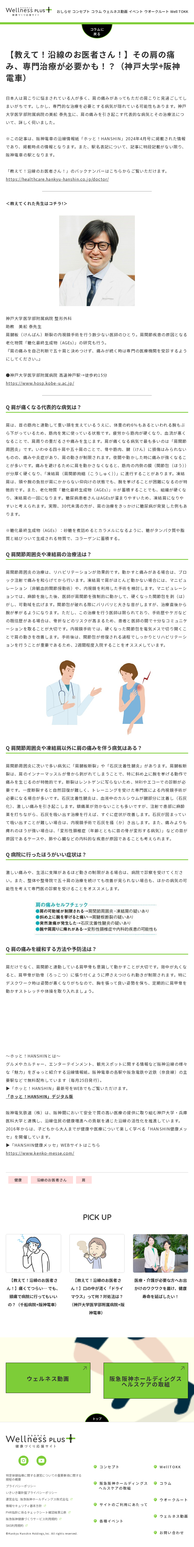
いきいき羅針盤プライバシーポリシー (31, 1492)
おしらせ (64, 11)
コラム (96, 11)
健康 (18, 1179)
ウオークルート (156, 11)
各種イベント (112, 1520)
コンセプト (81, 11)
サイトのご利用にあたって (124, 1504)
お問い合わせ (172, 1532)
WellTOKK (170, 1466)
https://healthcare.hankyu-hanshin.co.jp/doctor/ (57, 179)
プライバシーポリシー (21, 1486)
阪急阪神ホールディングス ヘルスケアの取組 (120, 1486)
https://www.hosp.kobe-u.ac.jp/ (40, 383)
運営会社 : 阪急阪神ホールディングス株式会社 (37, 1499)
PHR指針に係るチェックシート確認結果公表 (36, 1512)
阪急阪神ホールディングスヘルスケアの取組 (145, 1381)
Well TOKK (179, 11)
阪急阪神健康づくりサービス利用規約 (31, 1519)
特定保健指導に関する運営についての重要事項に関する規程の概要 (44, 1477)
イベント (136, 11)
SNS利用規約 (14, 1525)
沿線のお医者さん (52, 1179)
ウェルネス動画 (115, 11)
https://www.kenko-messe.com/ (40, 1153)
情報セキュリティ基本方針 (24, 1505)
